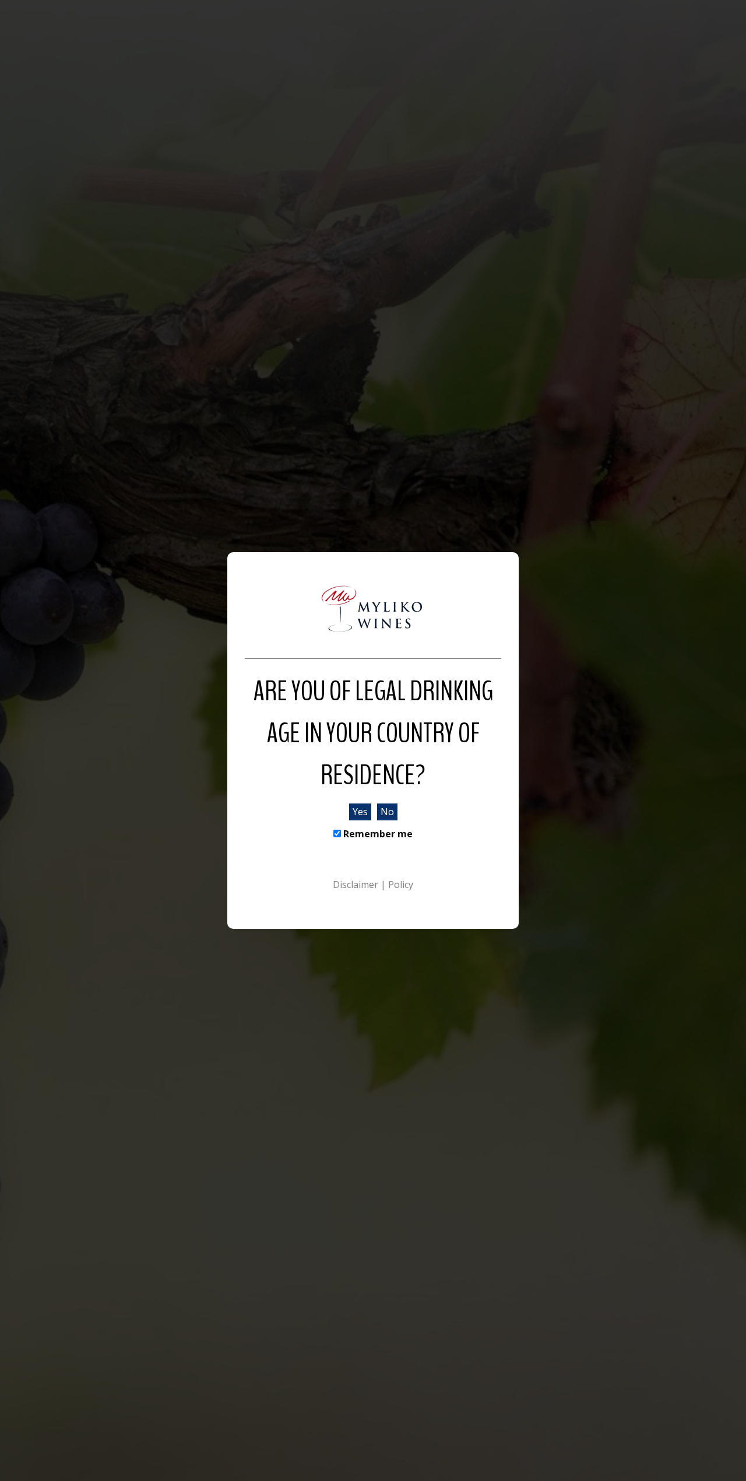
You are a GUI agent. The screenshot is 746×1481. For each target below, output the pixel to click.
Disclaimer (357, 884)
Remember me (377, 833)
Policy (400, 884)
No (387, 811)
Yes (360, 811)
